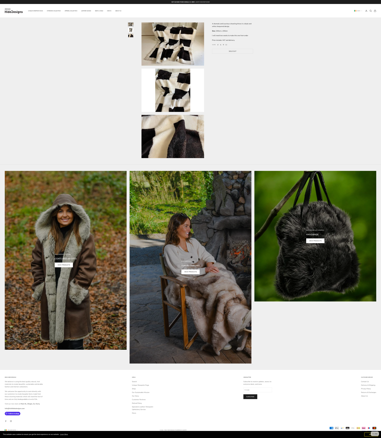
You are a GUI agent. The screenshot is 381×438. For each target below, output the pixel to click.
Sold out (232, 51)
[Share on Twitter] (220, 45)
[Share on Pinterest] (223, 45)
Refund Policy (137, 403)
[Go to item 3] (131, 35)
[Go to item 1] (131, 24)
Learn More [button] (64, 434)
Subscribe (250, 397)
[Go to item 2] (131, 30)
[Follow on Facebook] (6, 421)
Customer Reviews (139, 399)
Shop (134, 389)
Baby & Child (99, 11)
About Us (118, 11)
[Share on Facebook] (218, 45)
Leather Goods (86, 11)
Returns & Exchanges (368, 392)
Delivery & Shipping (368, 385)
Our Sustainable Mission (140, 392)
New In (109, 11)
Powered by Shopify (181, 430)
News (134, 413)
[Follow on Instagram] (11, 421)
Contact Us (365, 382)
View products (64, 265)
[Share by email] (226, 45)
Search (134, 382)
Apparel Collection (71, 11)
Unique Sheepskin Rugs (35, 11)
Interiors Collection (54, 11)
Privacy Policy (366, 389)
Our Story (135, 396)
